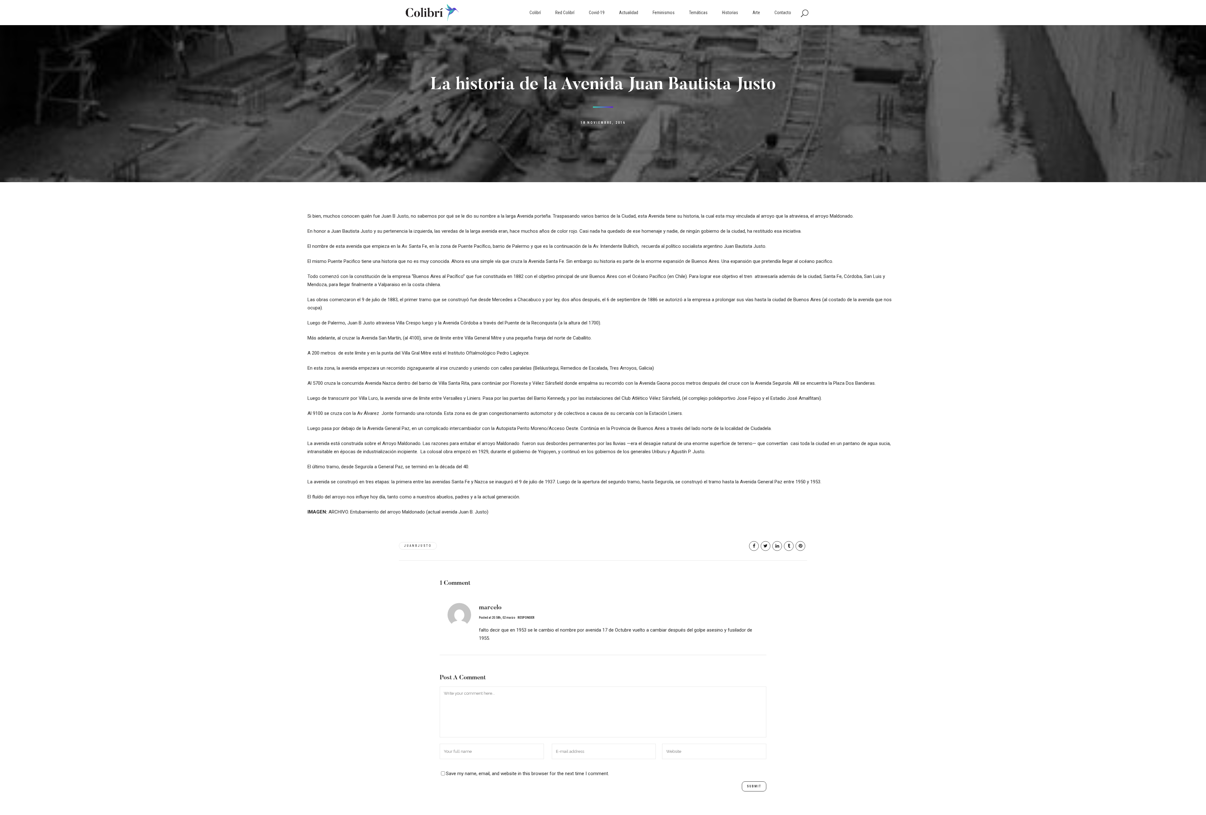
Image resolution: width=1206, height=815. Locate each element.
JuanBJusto (418, 545)
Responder (526, 617)
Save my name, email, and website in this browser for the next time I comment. (527, 773)
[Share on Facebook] (754, 546)
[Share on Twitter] (765, 546)
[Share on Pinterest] (800, 546)
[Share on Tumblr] (789, 546)
